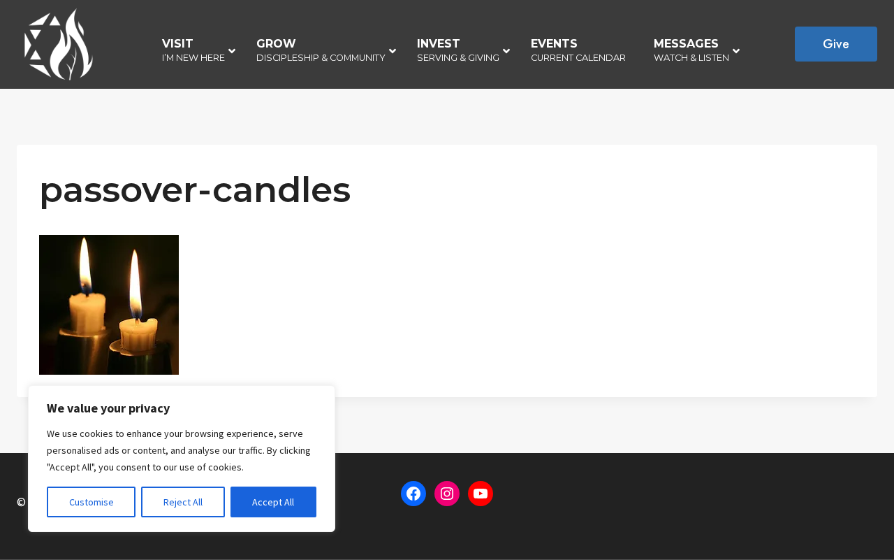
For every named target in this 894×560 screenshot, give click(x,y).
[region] (181, 458)
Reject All (183, 502)
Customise (91, 502)
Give (836, 44)
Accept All (273, 502)
